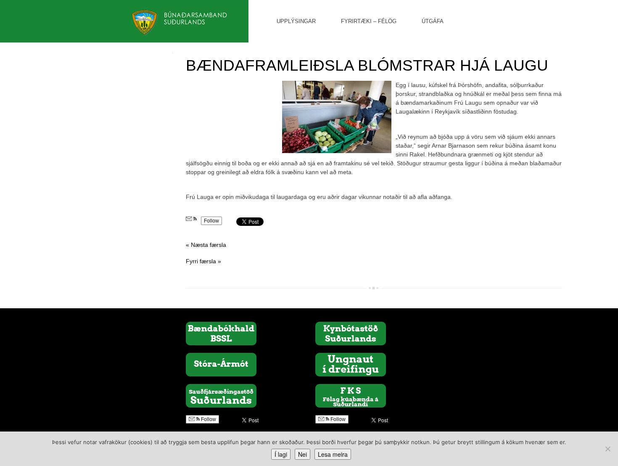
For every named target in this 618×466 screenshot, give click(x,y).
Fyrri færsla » (203, 261)
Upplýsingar (296, 21)
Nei (302, 454)
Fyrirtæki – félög (368, 21)
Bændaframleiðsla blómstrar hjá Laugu (367, 65)
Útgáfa (433, 21)
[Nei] (607, 449)
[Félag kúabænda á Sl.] (350, 395)
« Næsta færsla (206, 244)
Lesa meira (333, 454)
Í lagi (281, 454)
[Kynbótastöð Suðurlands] (350, 333)
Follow (211, 221)
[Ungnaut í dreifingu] (350, 364)
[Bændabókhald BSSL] (221, 333)
